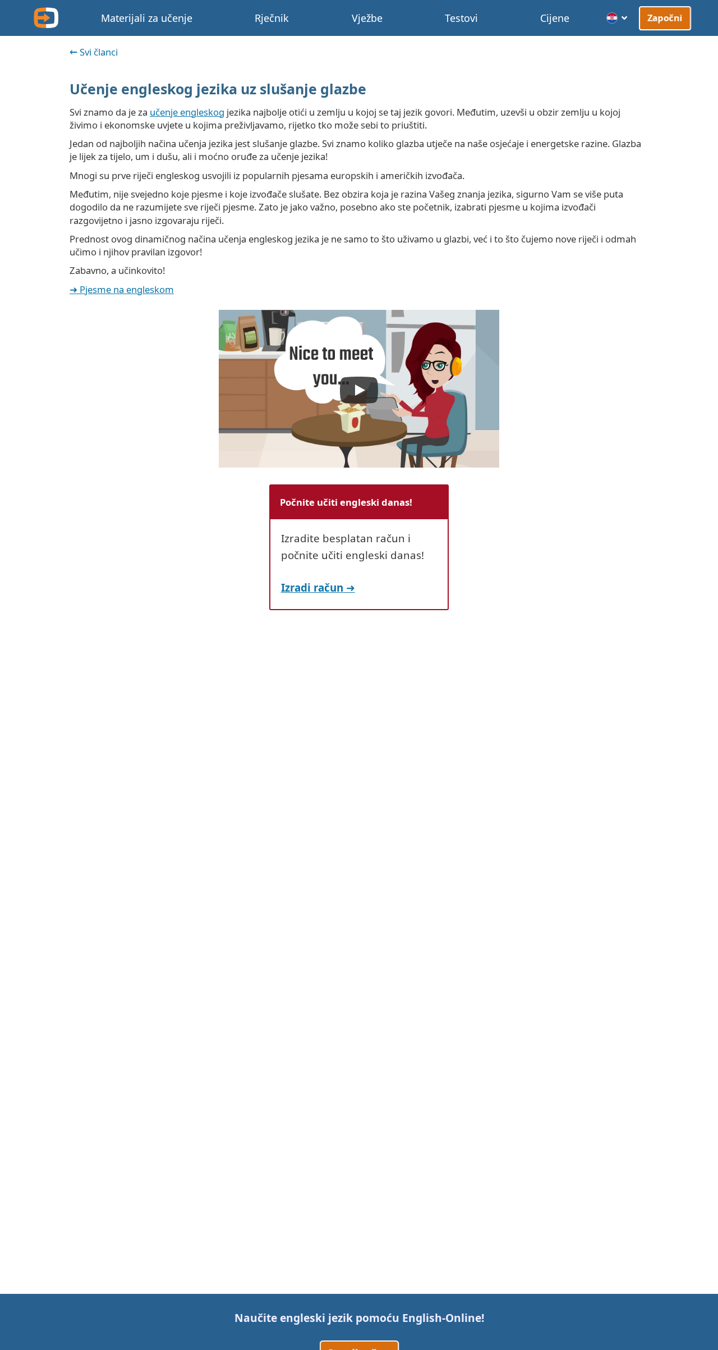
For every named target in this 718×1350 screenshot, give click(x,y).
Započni (665, 17)
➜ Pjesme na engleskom (122, 289)
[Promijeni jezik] (617, 18)
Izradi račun (312, 587)
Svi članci (99, 51)
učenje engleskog (187, 112)
